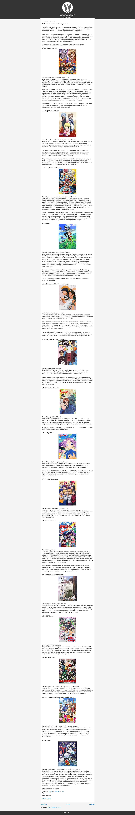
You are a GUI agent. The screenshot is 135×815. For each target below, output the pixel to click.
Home (68, 804)
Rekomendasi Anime (49, 792)
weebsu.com (67, 15)
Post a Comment (46, 798)
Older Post (92, 804)
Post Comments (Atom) (54, 807)
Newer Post (43, 804)
